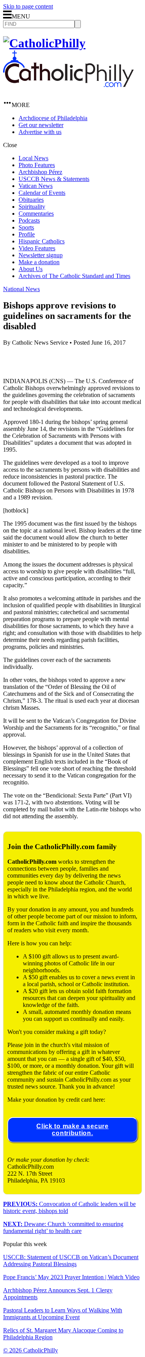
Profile (27, 234)
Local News (33, 158)
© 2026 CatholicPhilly (30, 1350)
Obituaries (31, 199)
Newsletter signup (41, 255)
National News (21, 289)
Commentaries (36, 213)
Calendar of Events (42, 192)
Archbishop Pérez (40, 172)
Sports (26, 227)
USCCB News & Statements (54, 179)
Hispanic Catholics (42, 241)
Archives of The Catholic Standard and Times (74, 276)
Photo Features (37, 165)
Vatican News (36, 186)
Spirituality (32, 206)
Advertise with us (40, 132)
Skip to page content (28, 6)
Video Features (37, 248)
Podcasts (29, 220)
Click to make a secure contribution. (72, 1129)
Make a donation (39, 262)
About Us (31, 269)
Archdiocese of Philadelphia (53, 118)
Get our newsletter (41, 125)
